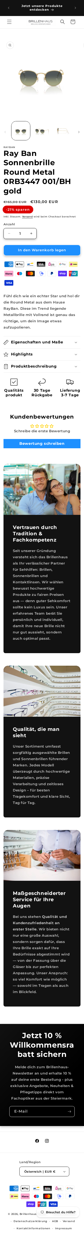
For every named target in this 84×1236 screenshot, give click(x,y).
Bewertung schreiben (41, 443)
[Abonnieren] (69, 1111)
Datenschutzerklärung (30, 1221)
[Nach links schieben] (5, 132)
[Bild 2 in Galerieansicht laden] (41, 130)
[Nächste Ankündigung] (75, 8)
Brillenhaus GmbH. (34, 1214)
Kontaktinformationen (33, 1228)
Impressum (63, 1228)
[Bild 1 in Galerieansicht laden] (20, 130)
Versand (27, 216)
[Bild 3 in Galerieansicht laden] (63, 130)
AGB (55, 1221)
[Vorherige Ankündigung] (9, 8)
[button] (9, 22)
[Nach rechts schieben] (79, 132)
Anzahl (9, 224)
